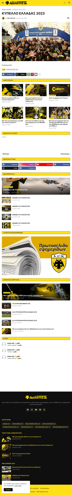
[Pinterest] (32, 74)
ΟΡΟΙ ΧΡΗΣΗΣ (34, 488)
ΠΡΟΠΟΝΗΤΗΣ (27, 427)
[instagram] (31, 409)
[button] (2, 2)
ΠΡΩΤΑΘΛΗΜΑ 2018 (42, 427)
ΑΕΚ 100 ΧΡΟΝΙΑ (49, 424)
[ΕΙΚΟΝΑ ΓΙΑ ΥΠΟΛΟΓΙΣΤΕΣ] (6, 478)
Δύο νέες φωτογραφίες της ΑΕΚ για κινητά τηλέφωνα (12, 121)
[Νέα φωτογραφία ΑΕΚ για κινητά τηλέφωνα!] (6, 439)
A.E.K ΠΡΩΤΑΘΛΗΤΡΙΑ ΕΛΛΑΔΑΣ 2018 (24, 312)
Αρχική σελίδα (6, 9)
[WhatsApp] (28, 74)
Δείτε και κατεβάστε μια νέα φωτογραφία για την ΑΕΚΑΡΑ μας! (35, 122)
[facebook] (27, 409)
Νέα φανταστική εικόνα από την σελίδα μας (26, 467)
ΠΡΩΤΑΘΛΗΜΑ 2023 (60, 427)
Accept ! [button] (8, 489)
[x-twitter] (44, 409)
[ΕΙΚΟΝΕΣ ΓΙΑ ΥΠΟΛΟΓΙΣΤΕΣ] (6, 200)
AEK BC (6, 424)
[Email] (36, 74)
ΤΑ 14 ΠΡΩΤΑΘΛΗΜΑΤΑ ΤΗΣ (21, 303)
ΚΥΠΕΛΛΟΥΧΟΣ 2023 (19, 9)
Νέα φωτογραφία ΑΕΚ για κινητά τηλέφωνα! (10, 98)
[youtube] (36, 409)
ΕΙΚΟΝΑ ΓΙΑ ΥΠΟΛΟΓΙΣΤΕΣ (20, 475)
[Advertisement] (36, 375)
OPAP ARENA (17, 424)
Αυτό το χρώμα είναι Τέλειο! (58, 98)
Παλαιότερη (65, 154)
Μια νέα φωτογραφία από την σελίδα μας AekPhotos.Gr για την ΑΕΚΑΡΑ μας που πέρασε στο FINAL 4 (59, 123)
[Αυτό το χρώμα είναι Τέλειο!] (6, 456)
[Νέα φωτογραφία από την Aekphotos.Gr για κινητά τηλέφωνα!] (6, 331)
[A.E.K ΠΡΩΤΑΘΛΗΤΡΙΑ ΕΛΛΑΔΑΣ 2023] (6, 323)
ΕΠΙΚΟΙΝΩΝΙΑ (44, 488)
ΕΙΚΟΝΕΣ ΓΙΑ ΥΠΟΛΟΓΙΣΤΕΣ (21, 198)
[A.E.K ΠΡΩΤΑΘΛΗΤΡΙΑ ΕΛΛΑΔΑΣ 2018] (6, 314)
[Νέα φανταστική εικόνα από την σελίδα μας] (6, 469)
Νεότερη (6, 154)
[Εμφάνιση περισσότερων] (39, 74)
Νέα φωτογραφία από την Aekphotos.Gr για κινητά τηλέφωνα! (34, 99)
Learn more (17, 485)
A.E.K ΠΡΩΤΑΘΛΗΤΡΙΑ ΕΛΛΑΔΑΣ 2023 (24, 320)
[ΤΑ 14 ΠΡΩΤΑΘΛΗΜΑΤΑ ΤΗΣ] (6, 306)
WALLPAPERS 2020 (33, 424)
